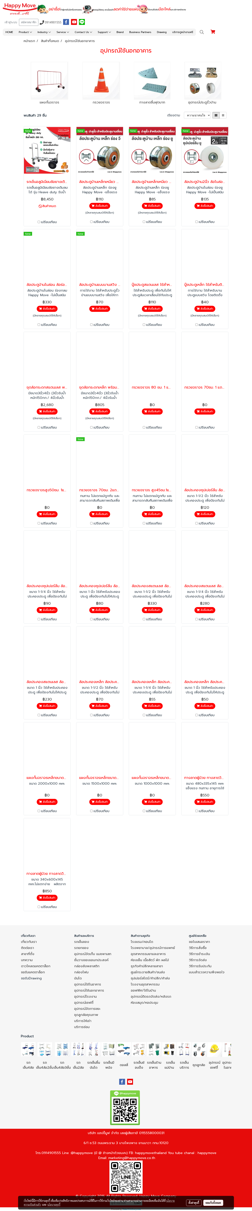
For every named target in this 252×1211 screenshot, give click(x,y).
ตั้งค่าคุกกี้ (194, 1202)
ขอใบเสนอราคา (199, 941)
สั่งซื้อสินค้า (101, 206)
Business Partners (140, 32)
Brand (120, 32)
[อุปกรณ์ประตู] (203, 81)
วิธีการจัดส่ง (198, 960)
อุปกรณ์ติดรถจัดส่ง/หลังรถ (151, 996)
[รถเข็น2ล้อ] (78, 1049)
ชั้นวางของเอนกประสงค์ (91, 960)
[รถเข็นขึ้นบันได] (93, 1049)
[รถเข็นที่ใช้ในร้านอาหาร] (154, 1049)
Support (103, 32)
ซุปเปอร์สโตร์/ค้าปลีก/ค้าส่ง (150, 978)
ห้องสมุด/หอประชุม (144, 1002)
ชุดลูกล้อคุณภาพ (86, 1014)
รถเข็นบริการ (184, 1065)
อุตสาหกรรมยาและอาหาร (148, 954)
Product (24, 32)
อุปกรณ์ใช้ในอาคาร (87, 984)
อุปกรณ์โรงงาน (85, 996)
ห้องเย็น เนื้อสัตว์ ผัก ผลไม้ (150, 960)
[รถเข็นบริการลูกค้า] (184, 1049)
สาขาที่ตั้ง (27, 954)
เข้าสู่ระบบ (11, 22)
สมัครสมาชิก (28, 22)
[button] (202, 32)
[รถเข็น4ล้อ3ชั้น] (62, 1049)
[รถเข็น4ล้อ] (28, 1049)
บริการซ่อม (82, 1027)
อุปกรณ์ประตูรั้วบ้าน (202, 102)
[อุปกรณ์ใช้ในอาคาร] (218, 1067)
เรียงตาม (175, 115)
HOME (9, 32)
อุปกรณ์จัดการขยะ (87, 1008)
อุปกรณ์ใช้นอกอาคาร (89, 990)
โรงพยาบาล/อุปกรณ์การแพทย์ (153, 947)
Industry (43, 32)
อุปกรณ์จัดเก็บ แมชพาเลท (92, 954)
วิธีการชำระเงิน (199, 954)
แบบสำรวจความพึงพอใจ (207, 972)
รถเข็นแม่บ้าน (170, 1065)
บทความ (27, 960)
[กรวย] (101, 81)
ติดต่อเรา (27, 947)
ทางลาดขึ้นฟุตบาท (152, 102)
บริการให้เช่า (82, 1020)
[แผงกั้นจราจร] (49, 81)
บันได (78, 978)
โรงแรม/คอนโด (142, 941)
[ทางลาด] (152, 81)
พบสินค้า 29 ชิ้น (35, 115)
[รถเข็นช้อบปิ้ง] (139, 1049)
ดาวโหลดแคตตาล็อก (35, 966)
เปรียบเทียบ (49, 222)
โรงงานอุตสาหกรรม (145, 984)
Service (62, 32)
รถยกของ (81, 947)
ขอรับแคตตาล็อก (33, 972)
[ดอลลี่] (123, 1049)
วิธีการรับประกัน (200, 966)
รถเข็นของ (81, 941)
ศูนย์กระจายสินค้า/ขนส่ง (148, 972)
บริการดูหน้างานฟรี (182, 32)
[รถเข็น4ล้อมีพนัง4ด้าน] (108, 1049)
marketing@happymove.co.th (131, 1157)
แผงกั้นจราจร (49, 102)
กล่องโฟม (81, 972)
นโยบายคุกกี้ (53, 1204)
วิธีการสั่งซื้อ (198, 947)
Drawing (162, 32)
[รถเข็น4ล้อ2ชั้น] (44, 1049)
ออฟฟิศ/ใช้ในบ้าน (143, 990)
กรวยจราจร (101, 102)
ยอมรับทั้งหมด (213, 1202)
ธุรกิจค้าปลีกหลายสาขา (147, 966)
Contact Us (82, 32)
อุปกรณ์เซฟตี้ (83, 1002)
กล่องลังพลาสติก (86, 966)
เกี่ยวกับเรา (29, 941)
